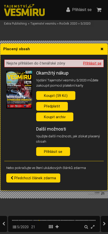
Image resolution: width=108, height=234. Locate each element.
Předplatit (52, 106)
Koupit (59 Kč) (56, 95)
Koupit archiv (55, 117)
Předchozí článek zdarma (34, 178)
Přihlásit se (92, 63)
